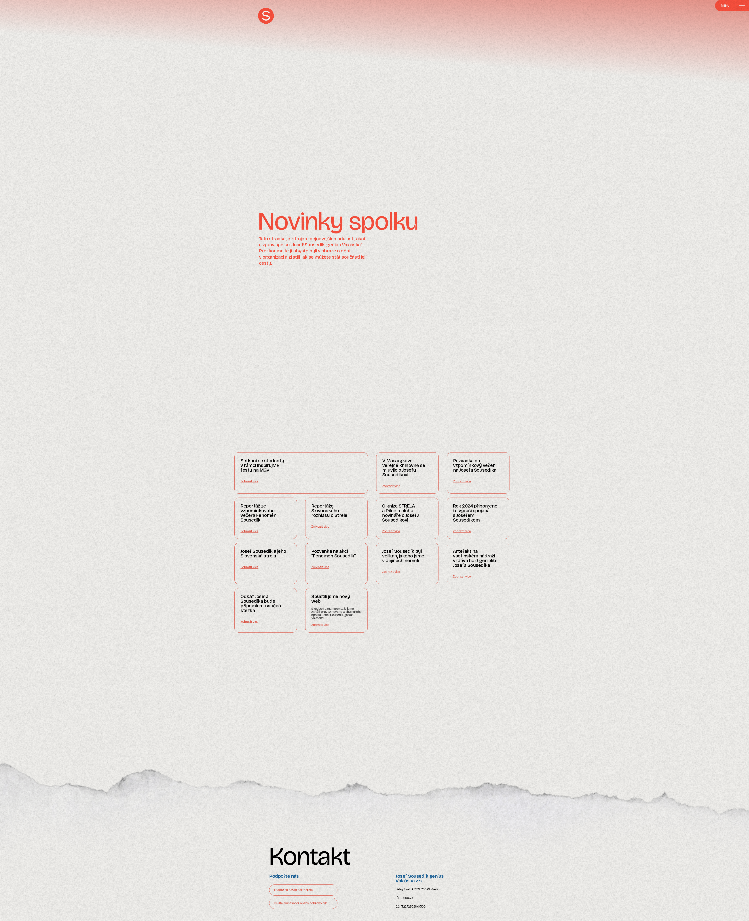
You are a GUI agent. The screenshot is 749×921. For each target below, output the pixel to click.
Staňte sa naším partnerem (293, 890)
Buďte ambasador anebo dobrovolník (300, 903)
